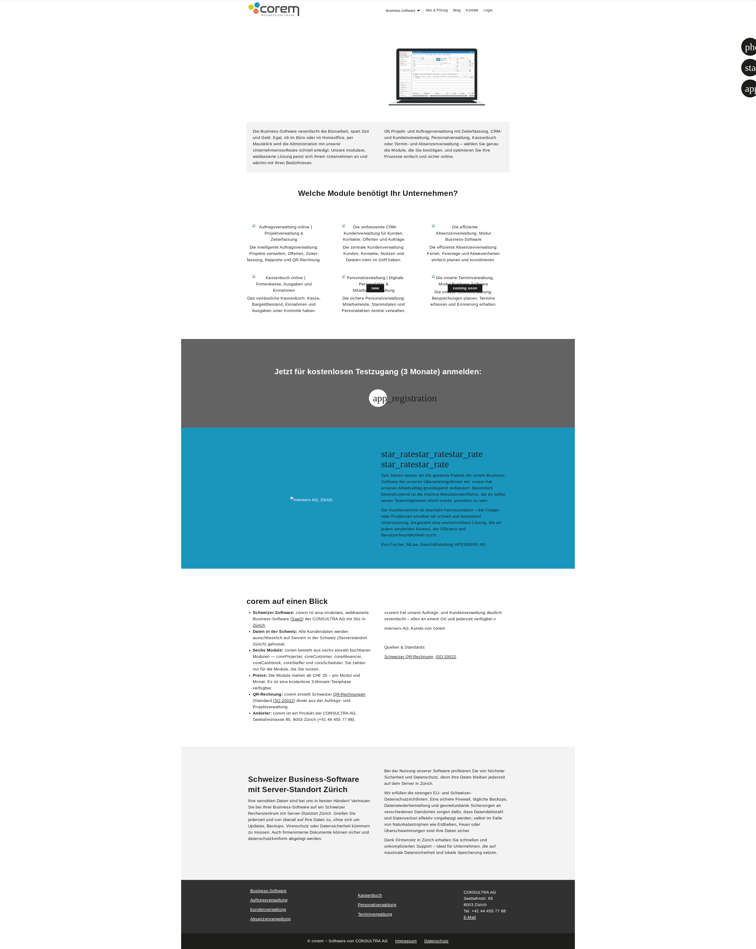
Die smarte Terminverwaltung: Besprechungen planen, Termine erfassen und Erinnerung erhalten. (463, 298)
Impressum (406, 941)
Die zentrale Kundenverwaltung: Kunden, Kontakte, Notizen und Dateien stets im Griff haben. (374, 253)
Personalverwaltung (377, 904)
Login (488, 10)
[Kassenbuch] (283, 284)
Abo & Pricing (437, 10)
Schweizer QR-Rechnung (408, 656)
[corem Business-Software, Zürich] (273, 8)
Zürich (259, 625)
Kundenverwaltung (268, 909)
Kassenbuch (370, 895)
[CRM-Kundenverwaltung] (373, 233)
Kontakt (472, 10)
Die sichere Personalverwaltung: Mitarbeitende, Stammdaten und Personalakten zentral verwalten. (373, 304)
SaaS (297, 619)
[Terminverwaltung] (463, 281)
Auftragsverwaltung (269, 900)
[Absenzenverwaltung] (463, 233)
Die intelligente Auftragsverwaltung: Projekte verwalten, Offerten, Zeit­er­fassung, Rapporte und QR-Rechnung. (284, 253)
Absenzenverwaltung (270, 919)
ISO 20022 (283, 700)
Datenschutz (436, 941)
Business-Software (400, 11)
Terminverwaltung (375, 914)
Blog (456, 10)
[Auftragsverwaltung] (283, 233)
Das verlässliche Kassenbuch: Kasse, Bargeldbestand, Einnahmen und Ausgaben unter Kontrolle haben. (284, 304)
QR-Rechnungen (349, 694)
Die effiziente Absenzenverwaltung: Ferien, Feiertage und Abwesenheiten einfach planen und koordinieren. (463, 253)
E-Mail (470, 917)
